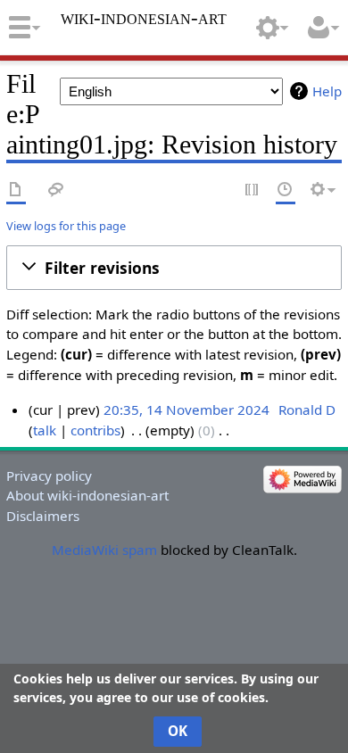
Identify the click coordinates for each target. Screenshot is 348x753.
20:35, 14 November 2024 (186, 409)
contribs (95, 430)
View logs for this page (66, 226)
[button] (174, 267)
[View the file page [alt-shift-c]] (16, 190)
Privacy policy (49, 475)
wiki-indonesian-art (144, 18)
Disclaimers (42, 516)
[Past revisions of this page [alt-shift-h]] (285, 190)
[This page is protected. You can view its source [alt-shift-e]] (252, 190)
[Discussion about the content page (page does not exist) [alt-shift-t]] (56, 190)
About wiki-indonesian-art (87, 495)
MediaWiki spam (104, 550)
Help (327, 91)
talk (44, 430)
